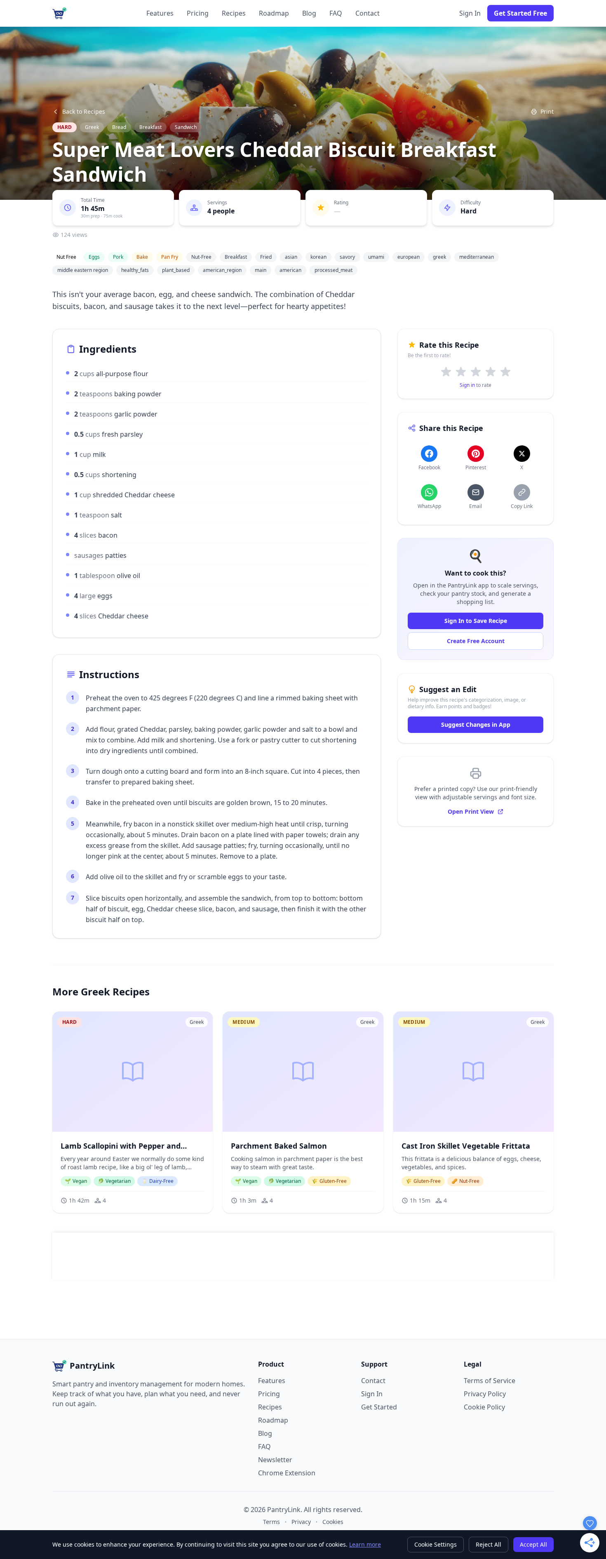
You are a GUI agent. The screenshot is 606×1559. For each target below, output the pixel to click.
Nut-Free (201, 256)
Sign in (467, 385)
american (290, 270)
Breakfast (150, 127)
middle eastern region (82, 270)
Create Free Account (476, 641)
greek (439, 256)
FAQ (335, 13)
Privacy (301, 1522)
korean (318, 256)
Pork (118, 256)
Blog (309, 13)
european (408, 256)
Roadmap (274, 13)
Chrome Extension (286, 1472)
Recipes (234, 13)
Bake (142, 256)
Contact (367, 13)
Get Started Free (520, 13)
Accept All (533, 1544)
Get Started (379, 1407)
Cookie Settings (435, 1544)
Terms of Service (489, 1380)
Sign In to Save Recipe (475, 621)
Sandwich (186, 127)
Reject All (488, 1544)
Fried (266, 256)
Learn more (365, 1544)
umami (376, 256)
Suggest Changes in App (475, 724)
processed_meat (333, 270)
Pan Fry (169, 256)
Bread (119, 127)
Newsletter (275, 1459)
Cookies (332, 1522)
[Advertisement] (303, 1256)
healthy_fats (135, 270)
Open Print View (471, 811)
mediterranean (476, 256)
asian (291, 256)
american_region (222, 270)
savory (347, 256)
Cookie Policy (484, 1407)
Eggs (94, 256)
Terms (271, 1522)
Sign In (470, 13)
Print (547, 111)
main (260, 270)
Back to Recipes (83, 111)
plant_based (176, 270)
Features (160, 13)
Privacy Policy (485, 1393)
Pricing (198, 13)
